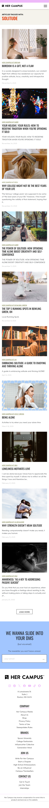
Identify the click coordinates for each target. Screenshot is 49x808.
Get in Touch (24, 781)
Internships (24, 788)
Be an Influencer (24, 767)
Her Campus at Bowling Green (14, 305)
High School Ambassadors (24, 764)
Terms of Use (24, 724)
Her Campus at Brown (11, 62)
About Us (24, 714)
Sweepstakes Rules (24, 727)
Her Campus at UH (9, 359)
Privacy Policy (24, 721)
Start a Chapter (24, 761)
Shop (24, 718)
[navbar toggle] (45, 6)
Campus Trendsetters (24, 771)
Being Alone (8, 417)
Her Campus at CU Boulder (13, 522)
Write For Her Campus (24, 758)
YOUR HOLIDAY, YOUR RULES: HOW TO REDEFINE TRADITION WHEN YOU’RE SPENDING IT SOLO (24, 128)
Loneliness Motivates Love (16, 469)
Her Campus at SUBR (10, 122)
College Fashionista (25, 741)
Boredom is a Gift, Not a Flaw (18, 66)
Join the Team (24, 785)
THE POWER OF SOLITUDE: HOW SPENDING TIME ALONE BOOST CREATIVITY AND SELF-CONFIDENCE (22, 251)
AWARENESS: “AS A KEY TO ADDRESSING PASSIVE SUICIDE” (21, 580)
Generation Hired (24, 747)
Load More (24, 612)
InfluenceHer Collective (24, 744)
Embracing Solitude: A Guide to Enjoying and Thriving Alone (24, 364)
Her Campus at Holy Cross (13, 414)
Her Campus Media (24, 711)
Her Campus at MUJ (9, 576)
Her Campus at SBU (9, 465)
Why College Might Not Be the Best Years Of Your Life (24, 187)
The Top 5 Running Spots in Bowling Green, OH (21, 310)
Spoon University (24, 738)
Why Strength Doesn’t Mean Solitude (22, 525)
